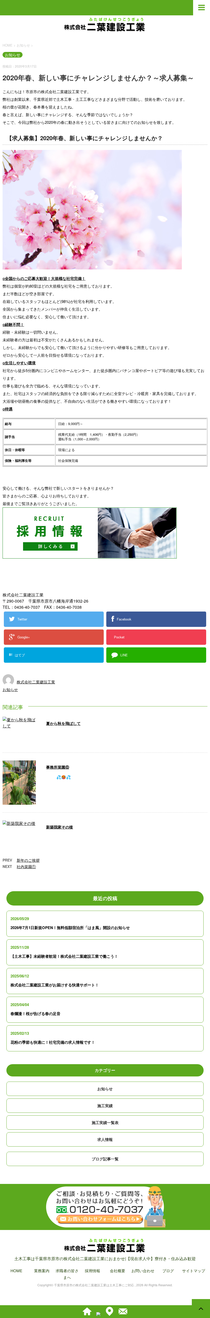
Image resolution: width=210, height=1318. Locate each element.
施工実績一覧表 (105, 1122)
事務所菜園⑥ (57, 767)
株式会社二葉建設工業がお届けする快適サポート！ (54, 985)
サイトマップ (193, 1270)
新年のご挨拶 (28, 860)
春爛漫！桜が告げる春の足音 (35, 1013)
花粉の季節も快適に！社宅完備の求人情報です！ (52, 1042)
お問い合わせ (142, 1270)
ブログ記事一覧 (105, 1159)
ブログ (168, 1270)
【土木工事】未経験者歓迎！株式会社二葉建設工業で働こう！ (64, 956)
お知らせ (10, 689)
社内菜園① (26, 866)
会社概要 (117, 1270)
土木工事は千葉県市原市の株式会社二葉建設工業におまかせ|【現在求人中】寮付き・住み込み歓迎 (105, 1258)
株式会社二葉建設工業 (36, 681)
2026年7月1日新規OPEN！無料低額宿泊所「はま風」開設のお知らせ (70, 927)
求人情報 (105, 1139)
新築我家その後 (59, 827)
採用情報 (92, 1270)
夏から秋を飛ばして (63, 723)
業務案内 (41, 1270)
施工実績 (105, 1105)
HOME (16, 1270)
